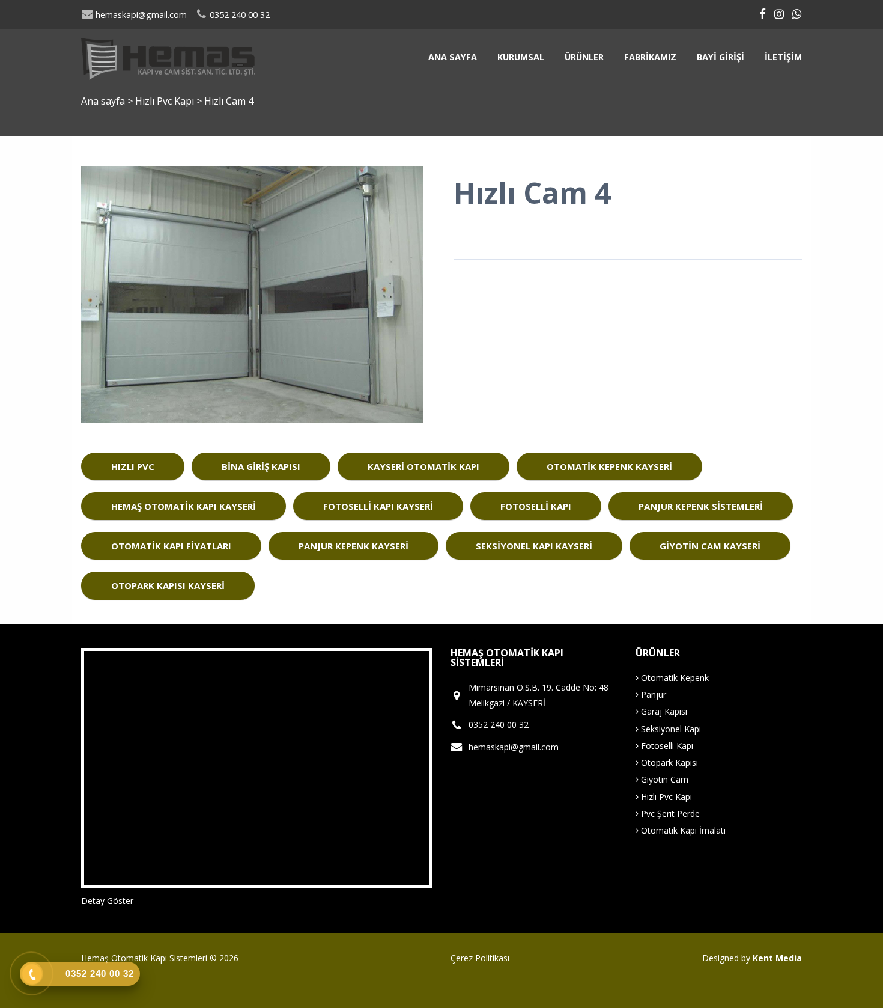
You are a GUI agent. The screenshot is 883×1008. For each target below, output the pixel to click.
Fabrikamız (650, 57)
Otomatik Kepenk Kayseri (609, 466)
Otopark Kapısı (668, 762)
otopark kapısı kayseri (168, 585)
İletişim (783, 57)
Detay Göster (107, 900)
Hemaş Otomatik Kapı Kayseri (183, 506)
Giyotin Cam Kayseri (710, 546)
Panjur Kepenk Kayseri (353, 546)
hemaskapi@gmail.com (140, 14)
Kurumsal (520, 57)
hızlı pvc (132, 466)
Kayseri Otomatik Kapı (423, 466)
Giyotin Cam (663, 779)
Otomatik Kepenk (674, 677)
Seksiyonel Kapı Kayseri (534, 546)
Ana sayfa (452, 57)
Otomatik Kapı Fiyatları (171, 546)
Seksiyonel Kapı (670, 729)
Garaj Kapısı (663, 711)
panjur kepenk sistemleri (701, 506)
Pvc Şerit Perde (669, 813)
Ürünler (584, 57)
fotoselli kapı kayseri (378, 506)
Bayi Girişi (720, 57)
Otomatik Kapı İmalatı (682, 830)
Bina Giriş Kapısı (261, 466)
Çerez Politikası (480, 958)
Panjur (652, 694)
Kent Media (777, 958)
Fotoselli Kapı (535, 506)
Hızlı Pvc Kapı (165, 101)
